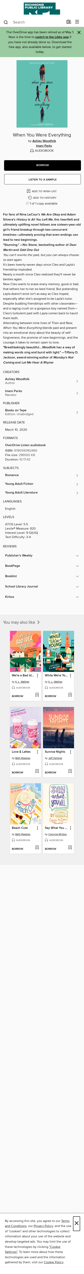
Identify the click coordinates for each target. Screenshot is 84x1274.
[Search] (6, 22)
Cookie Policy (53, 1262)
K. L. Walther (22, 681)
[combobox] (33, 22)
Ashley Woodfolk (44, 141)
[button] (42, 165)
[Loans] (69, 23)
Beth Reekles (22, 758)
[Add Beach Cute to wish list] (37, 848)
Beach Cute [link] (20, 828)
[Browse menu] (77, 22)
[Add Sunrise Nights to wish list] (70, 771)
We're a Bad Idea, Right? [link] (23, 675)
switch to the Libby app (52, 37)
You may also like (19, 622)
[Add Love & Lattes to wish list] (37, 771)
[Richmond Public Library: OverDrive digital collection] (42, 8)
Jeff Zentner (55, 758)
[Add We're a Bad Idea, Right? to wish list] (37, 695)
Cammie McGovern (59, 834)
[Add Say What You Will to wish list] (70, 848)
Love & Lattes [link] (21, 752)
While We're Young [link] (56, 675)
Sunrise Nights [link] (55, 752)
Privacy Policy (43, 1226)
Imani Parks (44, 146)
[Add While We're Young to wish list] (70, 695)
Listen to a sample (43, 179)
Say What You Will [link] (56, 828)
